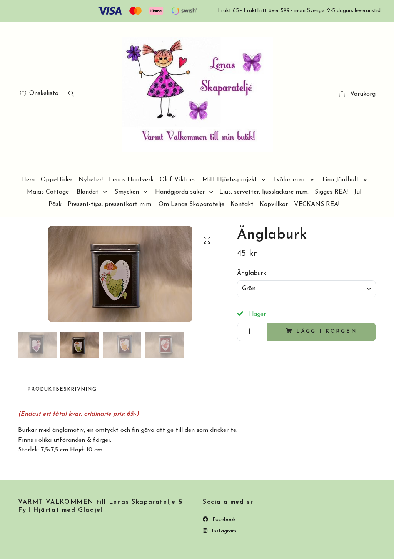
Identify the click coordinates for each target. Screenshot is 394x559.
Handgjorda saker (180, 192)
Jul (357, 192)
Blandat (87, 192)
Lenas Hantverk (131, 180)
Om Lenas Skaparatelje (191, 204)
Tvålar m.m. (289, 180)
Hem (28, 180)
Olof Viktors (177, 180)
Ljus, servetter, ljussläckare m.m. (264, 192)
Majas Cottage (48, 192)
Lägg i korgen (326, 331)
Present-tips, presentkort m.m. (110, 204)
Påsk (55, 204)
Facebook (223, 520)
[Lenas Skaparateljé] (197, 94)
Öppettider (56, 180)
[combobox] (306, 288)
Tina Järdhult (340, 180)
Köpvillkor (274, 204)
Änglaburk (251, 273)
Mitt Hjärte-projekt (229, 180)
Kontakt (242, 204)
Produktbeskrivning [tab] (62, 389)
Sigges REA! (331, 192)
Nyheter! (90, 180)
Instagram (223, 531)
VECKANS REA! (316, 204)
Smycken (127, 192)
